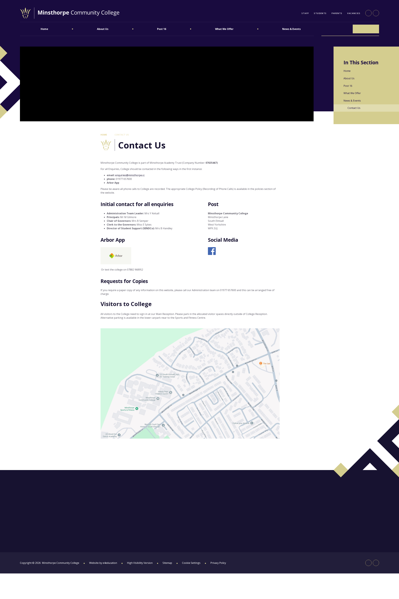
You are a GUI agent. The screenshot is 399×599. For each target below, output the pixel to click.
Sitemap (167, 563)
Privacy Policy (218, 563)
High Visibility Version (140, 563)
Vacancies (353, 13)
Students (320, 13)
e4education (110, 563)
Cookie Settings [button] (191, 563)
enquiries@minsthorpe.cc (130, 175)
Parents (337, 13)
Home (104, 134)
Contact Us (122, 134)
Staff (305, 13)
